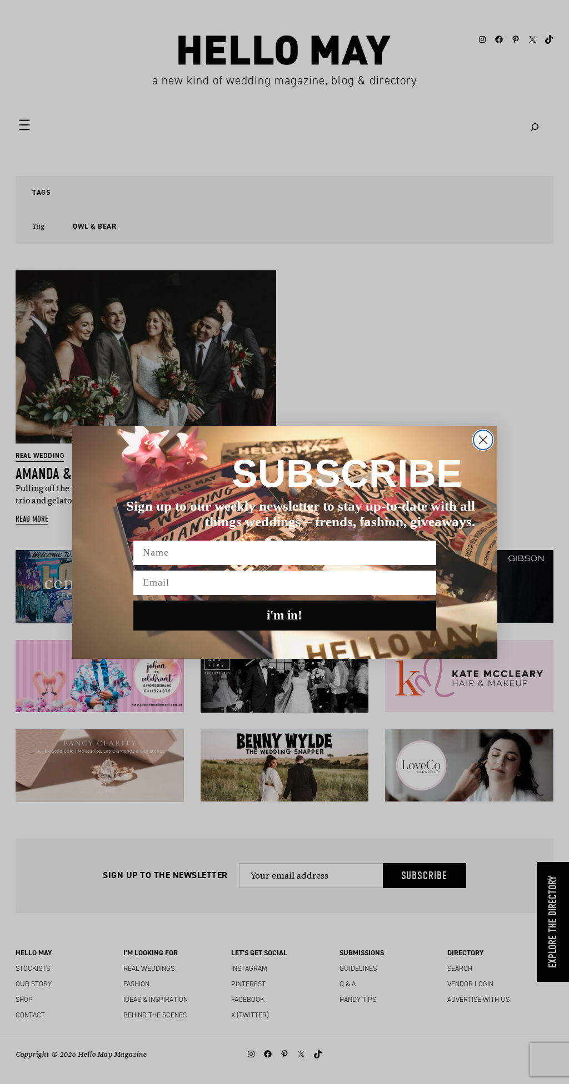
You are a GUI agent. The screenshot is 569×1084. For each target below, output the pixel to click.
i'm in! (284, 615)
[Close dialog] (483, 440)
